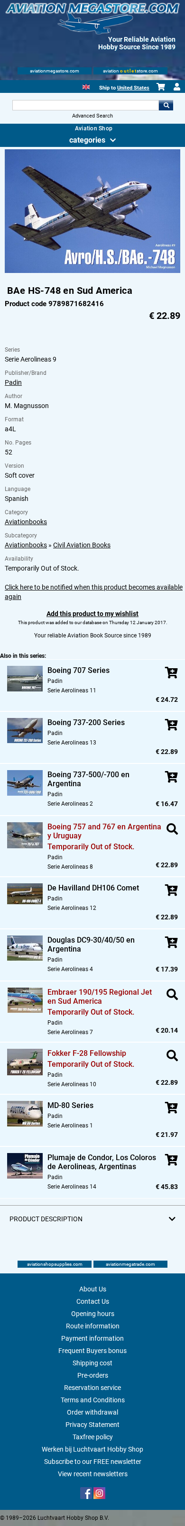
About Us (92, 1289)
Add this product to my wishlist (92, 614)
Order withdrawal (92, 1412)
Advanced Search (92, 116)
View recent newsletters (93, 1474)
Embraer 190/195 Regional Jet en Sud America (99, 997)
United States (133, 88)
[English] (86, 86)
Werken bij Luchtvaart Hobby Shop (92, 1449)
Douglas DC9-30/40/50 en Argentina (91, 945)
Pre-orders (92, 1375)
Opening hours (92, 1313)
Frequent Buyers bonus (92, 1350)
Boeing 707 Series (78, 670)
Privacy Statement (92, 1424)
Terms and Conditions (93, 1400)
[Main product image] (93, 271)
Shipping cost (92, 1363)
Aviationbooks (26, 522)
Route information (93, 1326)
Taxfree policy (93, 1437)
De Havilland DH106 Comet (93, 887)
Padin (13, 382)
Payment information (92, 1338)
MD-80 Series (70, 1105)
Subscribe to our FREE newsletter (92, 1461)
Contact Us (92, 1301)
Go (166, 105)
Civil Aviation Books (82, 545)
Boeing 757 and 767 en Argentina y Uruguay (104, 831)
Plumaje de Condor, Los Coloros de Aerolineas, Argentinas (101, 1162)
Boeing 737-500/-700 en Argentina (88, 779)
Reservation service (92, 1387)
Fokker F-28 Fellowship (86, 1053)
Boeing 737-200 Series (86, 722)
